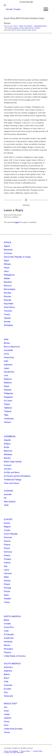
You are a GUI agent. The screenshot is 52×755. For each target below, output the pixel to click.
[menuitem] (44, 9)
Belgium (7, 526)
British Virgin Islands (13, 461)
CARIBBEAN (9, 436)
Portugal (7, 587)
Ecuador (7, 688)
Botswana (8, 249)
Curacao (7, 465)
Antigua (7, 443)
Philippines (8, 393)
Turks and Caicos (11, 483)
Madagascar (9, 274)
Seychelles (8, 303)
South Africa (9, 307)
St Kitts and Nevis (11, 472)
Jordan (7, 714)
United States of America (15, 655)
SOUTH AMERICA (12, 663)
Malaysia (8, 378)
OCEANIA (8, 490)
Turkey (7, 602)
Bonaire (7, 457)
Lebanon (7, 717)
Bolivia (7, 674)
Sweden (7, 598)
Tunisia (7, 314)
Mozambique (9, 289)
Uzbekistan (9, 418)
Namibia (7, 292)
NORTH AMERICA (12, 616)
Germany (8, 551)
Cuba (6, 630)
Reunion (7, 296)
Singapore (8, 396)
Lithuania (8, 573)
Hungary (7, 558)
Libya (6, 271)
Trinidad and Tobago (12, 479)
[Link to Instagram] (42, 748)
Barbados (8, 454)
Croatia (7, 530)
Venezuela (8, 695)
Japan (6, 368)
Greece (7, 555)
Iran (5, 707)
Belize (6, 619)
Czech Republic (11, 533)
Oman (6, 721)
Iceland (7, 562)
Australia (7, 494)
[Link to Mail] (46, 748)
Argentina (8, 670)
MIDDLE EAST (10, 703)
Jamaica (7, 468)
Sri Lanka (8, 400)
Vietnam (7, 422)
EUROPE (8, 519)
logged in (17, 222)
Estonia (7, 540)
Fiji (5, 497)
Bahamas (8, 450)
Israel (6, 710)
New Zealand (9, 501)
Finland (7, 544)
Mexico (7, 645)
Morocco (8, 285)
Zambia (7, 321)
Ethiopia (7, 263)
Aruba (6, 447)
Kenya (6, 267)
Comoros (8, 253)
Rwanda (7, 299)
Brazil (6, 677)
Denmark (8, 537)
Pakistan (7, 389)
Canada (7, 623)
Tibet (6, 414)
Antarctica (8, 667)
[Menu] (44, 9)
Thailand (7, 411)
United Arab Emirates (13, 728)
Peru (6, 692)
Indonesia (8, 364)
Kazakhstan (9, 371)
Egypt (6, 260)
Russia (7, 591)
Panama (7, 652)
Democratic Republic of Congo (17, 256)
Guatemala (8, 637)
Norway (7, 580)
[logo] (21, 9)
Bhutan (7, 342)
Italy (5, 566)
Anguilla (7, 439)
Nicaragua (8, 648)
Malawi (7, 278)
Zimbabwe (8, 325)
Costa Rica (9, 627)
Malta (6, 576)
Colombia (8, 685)
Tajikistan (8, 407)
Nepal (6, 386)
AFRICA (7, 242)
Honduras (8, 641)
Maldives (8, 382)
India (6, 360)
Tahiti (6, 505)
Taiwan (7, 404)
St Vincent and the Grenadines (17, 475)
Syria (6, 725)
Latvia (6, 569)
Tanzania (8, 310)
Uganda (7, 317)
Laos (6, 375)
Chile (6, 681)
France (7, 548)
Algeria (7, 245)
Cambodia (8, 350)
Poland (7, 584)
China (6, 353)
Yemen (7, 732)
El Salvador (9, 634)
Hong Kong (9, 357)
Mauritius (8, 281)
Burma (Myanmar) (12, 346)
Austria (7, 522)
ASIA (6, 339)
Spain (6, 594)
